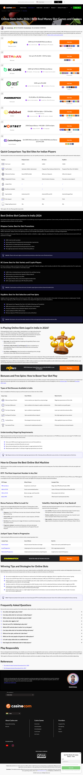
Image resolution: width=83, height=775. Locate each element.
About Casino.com (11, 720)
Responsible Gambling (10, 723)
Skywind (60, 731)
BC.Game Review (69, 75)
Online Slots (36, 723)
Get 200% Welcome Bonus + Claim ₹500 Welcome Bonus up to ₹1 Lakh (40, 140)
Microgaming (61, 726)
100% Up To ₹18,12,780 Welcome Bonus (40, 69)
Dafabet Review (69, 117)
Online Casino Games (16, 10)
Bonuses (7, 726)
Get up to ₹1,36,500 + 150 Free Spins (40, 56)
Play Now (69, 368)
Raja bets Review (69, 48)
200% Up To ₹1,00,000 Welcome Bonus (40, 42)
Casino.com (4, 10)
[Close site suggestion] (64, 2)
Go (58, 2)
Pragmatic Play (61, 723)
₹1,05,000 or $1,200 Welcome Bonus (40, 97)
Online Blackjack (37, 729)
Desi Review (69, 89)
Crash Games (37, 731)
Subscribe (77, 7)
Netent (59, 729)
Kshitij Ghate (10, 28)
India (9, 10)
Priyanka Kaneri (27, 27)
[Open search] (71, 7)
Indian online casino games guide (55, 35)
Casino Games (39, 720)
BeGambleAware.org (42, 770)
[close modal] (80, 753)
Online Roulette (37, 726)
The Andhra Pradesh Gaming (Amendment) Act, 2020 (16, 665)
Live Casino (36, 734)
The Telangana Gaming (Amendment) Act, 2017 (15, 668)
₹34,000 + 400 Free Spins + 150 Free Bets (40, 111)
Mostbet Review (69, 131)
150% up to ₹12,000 (40, 83)
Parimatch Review (69, 103)
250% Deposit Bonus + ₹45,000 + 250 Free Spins (40, 125)
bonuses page (63, 381)
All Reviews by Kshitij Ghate (10, 682)
